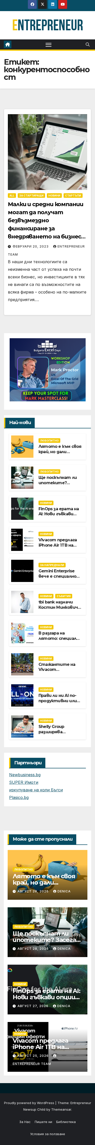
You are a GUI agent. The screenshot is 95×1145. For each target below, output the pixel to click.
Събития (64, 596)
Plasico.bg (19, 797)
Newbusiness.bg (25, 774)
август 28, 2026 (33, 891)
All (11, 195)
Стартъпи (73, 195)
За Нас (25, 1122)
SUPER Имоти (23, 782)
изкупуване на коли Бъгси (36, 789)
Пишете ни (43, 1122)
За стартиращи (31, 195)
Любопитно (49, 440)
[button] (88, 44)
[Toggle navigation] (48, 44)
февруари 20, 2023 (31, 246)
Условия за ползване (47, 1134)
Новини (54, 195)
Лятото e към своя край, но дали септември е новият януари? (60, 454)
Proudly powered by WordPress (29, 1103)
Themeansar (61, 1109)
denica (64, 891)
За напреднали (52, 565)
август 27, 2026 (33, 1006)
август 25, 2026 (33, 1056)
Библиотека (66, 1122)
